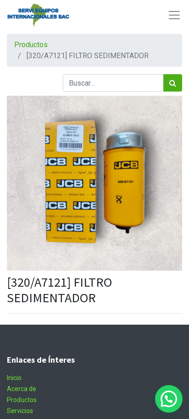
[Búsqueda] (172, 83)
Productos (31, 44)
